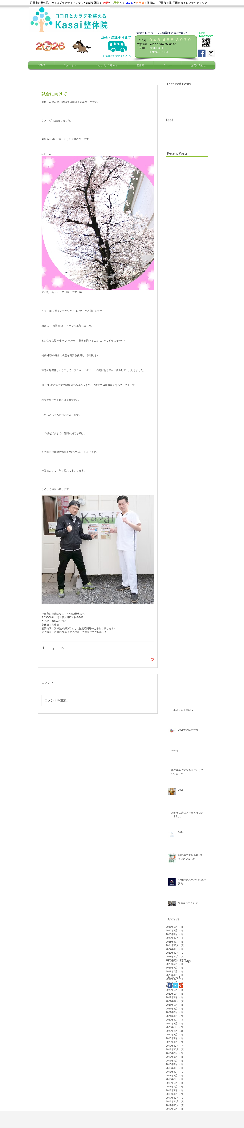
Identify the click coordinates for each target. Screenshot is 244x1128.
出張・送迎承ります (116, 37)
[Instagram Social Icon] (211, 53)
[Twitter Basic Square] (175, 985)
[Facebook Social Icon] (201, 53)
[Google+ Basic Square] (181, 985)
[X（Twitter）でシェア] (53, 648)
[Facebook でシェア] (43, 648)
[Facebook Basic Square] (170, 985)
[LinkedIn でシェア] (62, 648)
